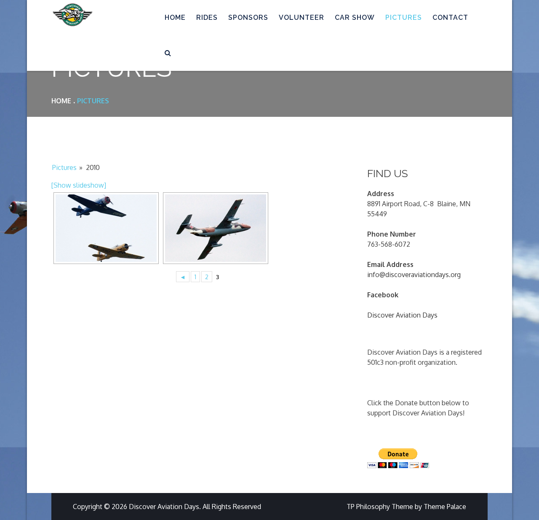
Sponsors (248, 17)
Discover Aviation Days (402, 315)
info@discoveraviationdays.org (414, 274)
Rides (207, 17)
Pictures (403, 17)
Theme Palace (445, 506)
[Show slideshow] (78, 185)
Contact (450, 17)
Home (175, 17)
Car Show (355, 17)
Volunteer (301, 17)
